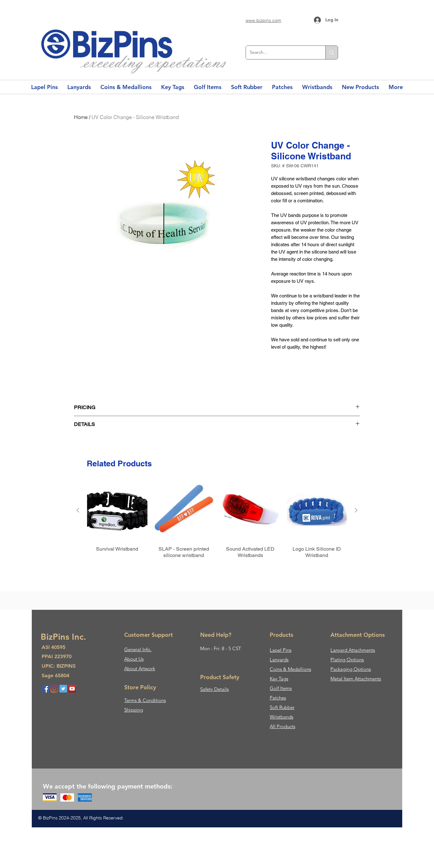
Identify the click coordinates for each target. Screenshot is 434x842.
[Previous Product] (78, 510)
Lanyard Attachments (352, 650)
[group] (217, 526)
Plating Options (347, 660)
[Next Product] (356, 510)
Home (81, 117)
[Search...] (331, 52)
